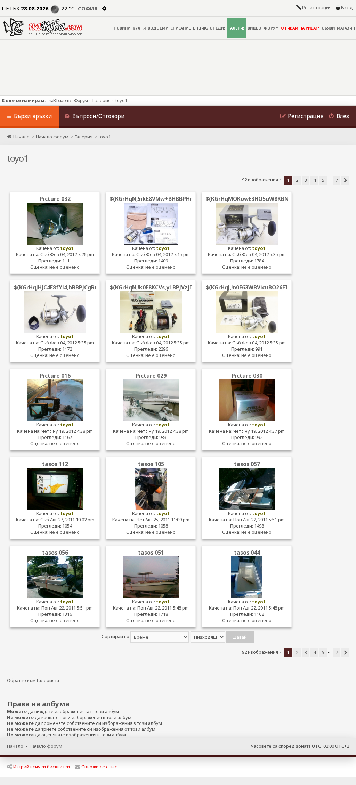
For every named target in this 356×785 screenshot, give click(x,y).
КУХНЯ (139, 28)
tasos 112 (55, 463)
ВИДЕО (254, 28)
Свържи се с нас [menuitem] (99, 766)
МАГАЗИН (346, 28)
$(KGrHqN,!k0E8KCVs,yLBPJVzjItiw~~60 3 (164, 287)
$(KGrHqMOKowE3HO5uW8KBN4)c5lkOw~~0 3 (267, 198)
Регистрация (317, 7)
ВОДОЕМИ (158, 28)
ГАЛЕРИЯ (236, 28)
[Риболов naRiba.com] (42, 27)
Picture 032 (55, 198)
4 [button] (314, 180)
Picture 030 (247, 375)
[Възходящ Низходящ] (222, 636)
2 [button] (297, 180)
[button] (345, 180)
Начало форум (46, 746)
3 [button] (306, 180)
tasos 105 (151, 463)
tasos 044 (247, 552)
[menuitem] (94, 117)
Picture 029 (151, 375)
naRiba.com (59, 100)
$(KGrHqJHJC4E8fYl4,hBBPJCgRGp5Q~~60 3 (70, 287)
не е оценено (64, 267)
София (88, 8)
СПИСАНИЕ (180, 28)
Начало (15, 746)
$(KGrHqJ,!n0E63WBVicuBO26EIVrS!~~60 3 (261, 287)
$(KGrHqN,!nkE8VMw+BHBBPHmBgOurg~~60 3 (171, 198)
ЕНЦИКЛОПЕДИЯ (209, 28)
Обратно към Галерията (33, 681)
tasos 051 (151, 552)
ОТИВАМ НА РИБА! (299, 28)
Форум (81, 100)
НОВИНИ (122, 28)
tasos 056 (55, 552)
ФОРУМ (271, 28)
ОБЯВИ (328, 28)
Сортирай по (116, 636)
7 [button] (336, 180)
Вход (347, 7)
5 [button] (323, 180)
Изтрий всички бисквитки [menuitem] (41, 766)
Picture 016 (55, 375)
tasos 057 (247, 463)
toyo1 (18, 158)
